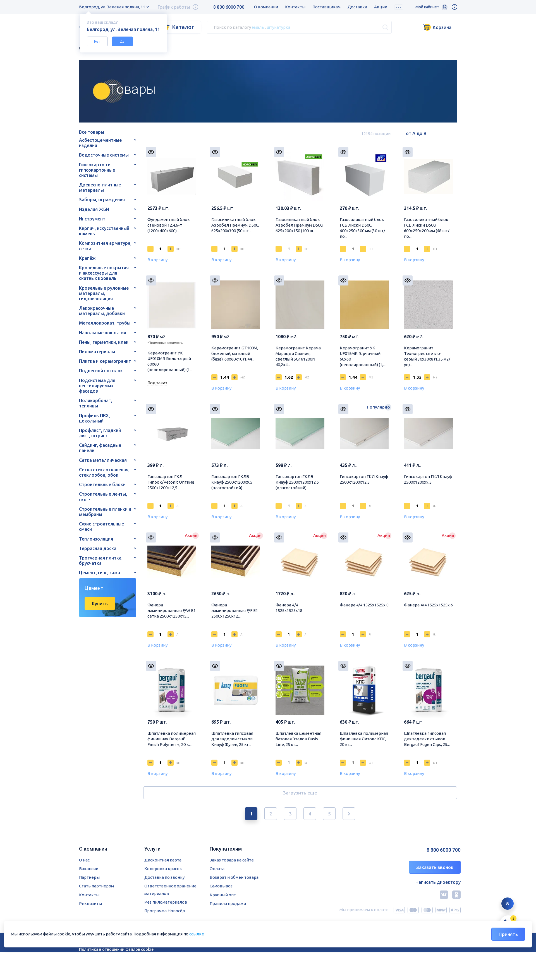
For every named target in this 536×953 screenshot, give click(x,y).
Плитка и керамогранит (105, 361)
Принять (508, 934)
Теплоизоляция (96, 538)
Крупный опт (223, 894)
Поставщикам (326, 6)
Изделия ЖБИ (94, 209)
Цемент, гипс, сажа (99, 572)
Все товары (91, 132)
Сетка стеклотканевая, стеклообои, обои (104, 472)
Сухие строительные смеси (101, 526)
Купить (100, 603)
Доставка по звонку (164, 877)
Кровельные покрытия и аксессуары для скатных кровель (104, 273)
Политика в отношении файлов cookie (116, 949)
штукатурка (278, 27)
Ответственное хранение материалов (170, 890)
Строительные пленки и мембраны (105, 511)
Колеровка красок (163, 868)
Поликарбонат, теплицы (95, 403)
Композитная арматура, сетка (105, 246)
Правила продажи (228, 903)
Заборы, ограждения (102, 199)
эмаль (258, 27)
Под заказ (157, 382)
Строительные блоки (102, 484)
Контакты (295, 6)
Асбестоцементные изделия (100, 143)
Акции (380, 6)
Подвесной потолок (101, 370)
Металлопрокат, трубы (104, 322)
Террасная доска (97, 548)
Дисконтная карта (162, 860)
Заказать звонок (434, 867)
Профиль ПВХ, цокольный (94, 418)
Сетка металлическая (103, 460)
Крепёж (87, 258)
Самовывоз (221, 886)
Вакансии (88, 868)
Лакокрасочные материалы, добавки (102, 311)
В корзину (157, 259)
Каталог (183, 27)
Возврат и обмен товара (234, 877)
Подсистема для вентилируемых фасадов (97, 385)
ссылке (196, 934)
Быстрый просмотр (151, 152)
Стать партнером (96, 886)
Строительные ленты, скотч (103, 496)
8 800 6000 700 (228, 6)
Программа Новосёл (164, 910)
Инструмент (92, 218)
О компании (266, 6)
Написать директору (438, 882)
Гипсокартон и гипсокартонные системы (97, 170)
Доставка (357, 6)
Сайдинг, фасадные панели (100, 448)
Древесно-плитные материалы (100, 187)
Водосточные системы (104, 154)
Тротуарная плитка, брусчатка (101, 560)
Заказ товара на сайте (232, 860)
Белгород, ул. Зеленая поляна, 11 (112, 6)
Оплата (217, 868)
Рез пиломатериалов (165, 902)
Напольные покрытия (102, 332)
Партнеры (89, 877)
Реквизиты (90, 903)
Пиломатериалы (97, 351)
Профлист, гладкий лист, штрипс (100, 433)
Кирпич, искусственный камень (104, 231)
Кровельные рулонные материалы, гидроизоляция (104, 293)
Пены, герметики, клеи (103, 342)
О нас (84, 860)
